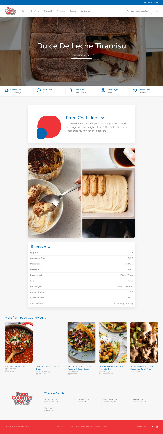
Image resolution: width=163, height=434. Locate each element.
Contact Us (85, 11)
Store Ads (48, 11)
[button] (151, 2)
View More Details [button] (81, 56)
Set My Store (153, 2)
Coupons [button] (61, 11)
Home (23, 11)
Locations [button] (35, 11)
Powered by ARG (100, 426)
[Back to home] (11, 11)
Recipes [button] (72, 11)
